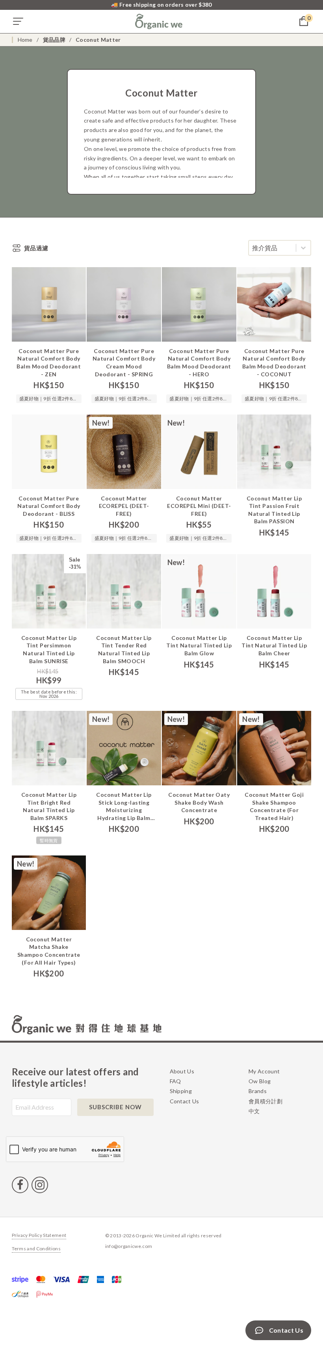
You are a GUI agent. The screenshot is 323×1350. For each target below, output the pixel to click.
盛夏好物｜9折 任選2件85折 (47, 399)
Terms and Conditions (36, 1248)
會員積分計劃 (265, 1101)
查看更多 (48, 789)
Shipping (181, 1091)
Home (25, 39)
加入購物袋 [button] (49, 346)
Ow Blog (260, 1081)
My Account (264, 1071)
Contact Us (184, 1101)
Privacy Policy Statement (39, 1235)
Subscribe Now (115, 1106)
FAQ (175, 1081)
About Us (182, 1071)
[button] (18, 21)
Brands (258, 1091)
